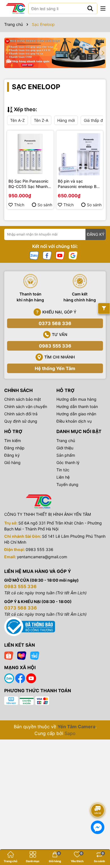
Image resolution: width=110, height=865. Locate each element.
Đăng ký (12, 455)
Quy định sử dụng (20, 421)
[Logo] (15, 8)
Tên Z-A (41, 120)
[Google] (73, 255)
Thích (19, 204)
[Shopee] (8, 655)
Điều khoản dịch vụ (74, 421)
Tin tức (62, 469)
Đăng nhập (14, 447)
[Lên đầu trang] (98, 794)
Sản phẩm (65, 455)
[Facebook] (47, 255)
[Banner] (55, 53)
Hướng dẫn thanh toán (77, 406)
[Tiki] (34, 655)
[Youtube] (60, 255)
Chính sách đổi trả (21, 413)
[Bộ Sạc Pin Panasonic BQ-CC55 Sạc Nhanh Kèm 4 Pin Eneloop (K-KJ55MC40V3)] (30, 154)
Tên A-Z (17, 120)
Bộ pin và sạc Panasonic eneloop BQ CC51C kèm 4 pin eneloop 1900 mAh (79, 184)
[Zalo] (34, 255)
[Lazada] (21, 655)
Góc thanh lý (68, 462)
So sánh (45, 204)
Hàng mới (66, 120)
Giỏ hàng (12, 462)
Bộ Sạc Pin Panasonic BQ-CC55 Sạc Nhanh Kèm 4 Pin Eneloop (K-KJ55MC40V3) (28, 184)
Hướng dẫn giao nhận (76, 413)
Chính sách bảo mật (22, 399)
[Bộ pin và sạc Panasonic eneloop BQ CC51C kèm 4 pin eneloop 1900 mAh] (80, 154)
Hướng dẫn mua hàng (76, 399)
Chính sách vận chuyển (25, 406)
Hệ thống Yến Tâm (55, 368)
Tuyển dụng (67, 484)
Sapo (70, 733)
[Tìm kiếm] (90, 8)
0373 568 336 (55, 323)
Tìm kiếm (12, 440)
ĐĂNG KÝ (95, 234)
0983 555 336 (55, 346)
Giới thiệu (64, 447)
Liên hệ (63, 477)
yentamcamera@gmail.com (42, 556)
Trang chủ (65, 440)
